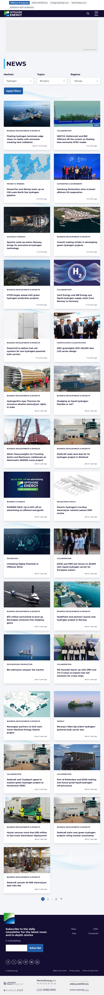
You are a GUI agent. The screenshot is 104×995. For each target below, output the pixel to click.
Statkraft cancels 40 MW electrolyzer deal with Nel (27, 884)
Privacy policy (74, 971)
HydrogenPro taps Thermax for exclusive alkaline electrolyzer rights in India (26, 404)
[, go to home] (13, 13)
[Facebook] (8, 962)
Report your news (60, 971)
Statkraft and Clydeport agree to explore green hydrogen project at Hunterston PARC (25, 782)
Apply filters (13, 91)
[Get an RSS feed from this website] (37, 962)
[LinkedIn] (19, 962)
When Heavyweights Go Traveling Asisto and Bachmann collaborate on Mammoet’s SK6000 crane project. (26, 457)
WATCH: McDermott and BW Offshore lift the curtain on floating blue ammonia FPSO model (75, 139)
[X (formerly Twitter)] (14, 962)
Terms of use (87, 971)
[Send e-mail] (31, 962)
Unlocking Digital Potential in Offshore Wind (23, 565)
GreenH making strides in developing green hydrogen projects (77, 243)
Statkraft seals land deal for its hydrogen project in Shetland (73, 455)
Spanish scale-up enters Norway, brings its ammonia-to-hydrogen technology (24, 245)
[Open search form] (88, 13)
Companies (93, 933)
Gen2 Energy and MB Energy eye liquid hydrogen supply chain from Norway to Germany (75, 298)
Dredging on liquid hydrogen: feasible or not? (72, 402)
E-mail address (13, 941)
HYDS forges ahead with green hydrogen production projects (23, 296)
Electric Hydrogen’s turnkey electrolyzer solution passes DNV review (74, 510)
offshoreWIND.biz (39, 3)
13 (56, 899)
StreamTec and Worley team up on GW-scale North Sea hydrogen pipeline (25, 192)
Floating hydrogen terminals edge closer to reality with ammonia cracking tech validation (25, 139)
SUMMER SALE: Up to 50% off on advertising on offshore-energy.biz (25, 508)
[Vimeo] (25, 962)
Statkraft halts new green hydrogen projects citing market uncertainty (76, 834)
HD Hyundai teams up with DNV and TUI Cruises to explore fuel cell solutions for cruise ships (76, 673)
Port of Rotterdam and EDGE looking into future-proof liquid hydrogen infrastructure (76, 782)
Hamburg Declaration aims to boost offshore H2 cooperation (76, 191)
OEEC (95, 929)
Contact (95, 971)
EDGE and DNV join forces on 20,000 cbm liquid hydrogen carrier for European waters (76, 567)
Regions (75, 74)
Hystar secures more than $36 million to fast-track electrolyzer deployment (27, 834)
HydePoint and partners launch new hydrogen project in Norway (76, 618)
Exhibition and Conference (21, 7)
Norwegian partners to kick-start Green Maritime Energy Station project (24, 729)
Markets (9, 74)
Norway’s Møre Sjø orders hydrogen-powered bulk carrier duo (76, 728)
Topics (41, 74)
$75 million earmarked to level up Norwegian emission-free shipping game (25, 620)
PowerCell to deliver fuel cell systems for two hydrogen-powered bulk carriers (26, 351)
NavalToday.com (79, 3)
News (73, 929)
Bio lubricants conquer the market (25, 670)
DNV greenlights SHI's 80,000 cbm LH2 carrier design (75, 349)
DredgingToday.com (59, 3)
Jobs (74, 933)
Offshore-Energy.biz (19, 3)
